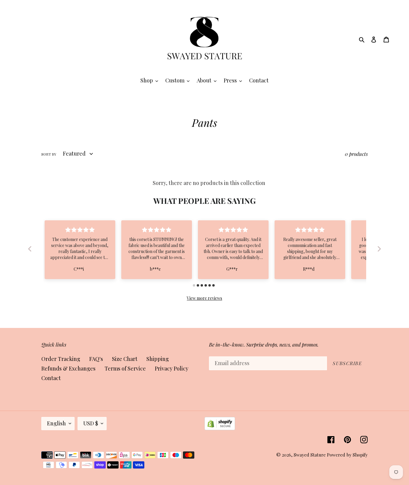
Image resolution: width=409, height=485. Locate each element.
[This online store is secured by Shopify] (220, 428)
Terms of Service (125, 368)
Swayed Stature (310, 455)
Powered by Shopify (347, 455)
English (56, 423)
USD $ (90, 423)
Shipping (157, 358)
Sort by (48, 154)
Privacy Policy (171, 368)
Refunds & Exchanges (68, 368)
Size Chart (124, 358)
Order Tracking (60, 358)
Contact (51, 378)
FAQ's (96, 358)
